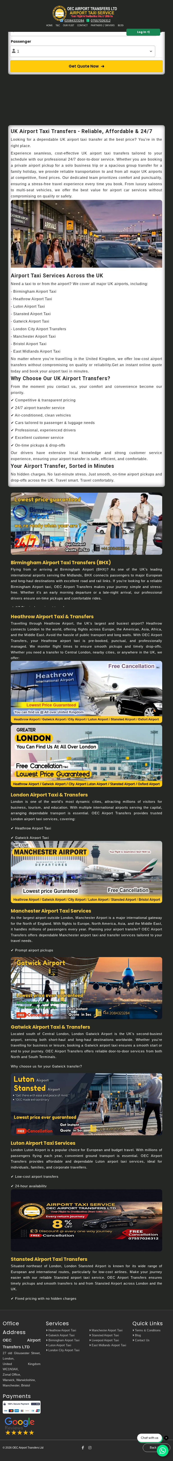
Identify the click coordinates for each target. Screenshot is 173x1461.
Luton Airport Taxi (59, 1345)
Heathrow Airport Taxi (62, 1330)
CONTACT (82, 25)
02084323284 (74, 20)
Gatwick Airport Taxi (61, 1335)
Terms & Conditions (147, 1330)
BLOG (121, 25)
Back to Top (158, 1447)
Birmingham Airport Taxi (64, 1340)
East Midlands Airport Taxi (108, 1345)
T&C (58, 25)
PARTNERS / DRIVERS (103, 25)
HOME (49, 25)
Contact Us (142, 1340)
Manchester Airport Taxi (107, 1330)
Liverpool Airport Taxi (105, 1340)
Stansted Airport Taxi (105, 1335)
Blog (137, 1335)
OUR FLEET (68, 25)
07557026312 (101, 20)
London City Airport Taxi (64, 1350)
